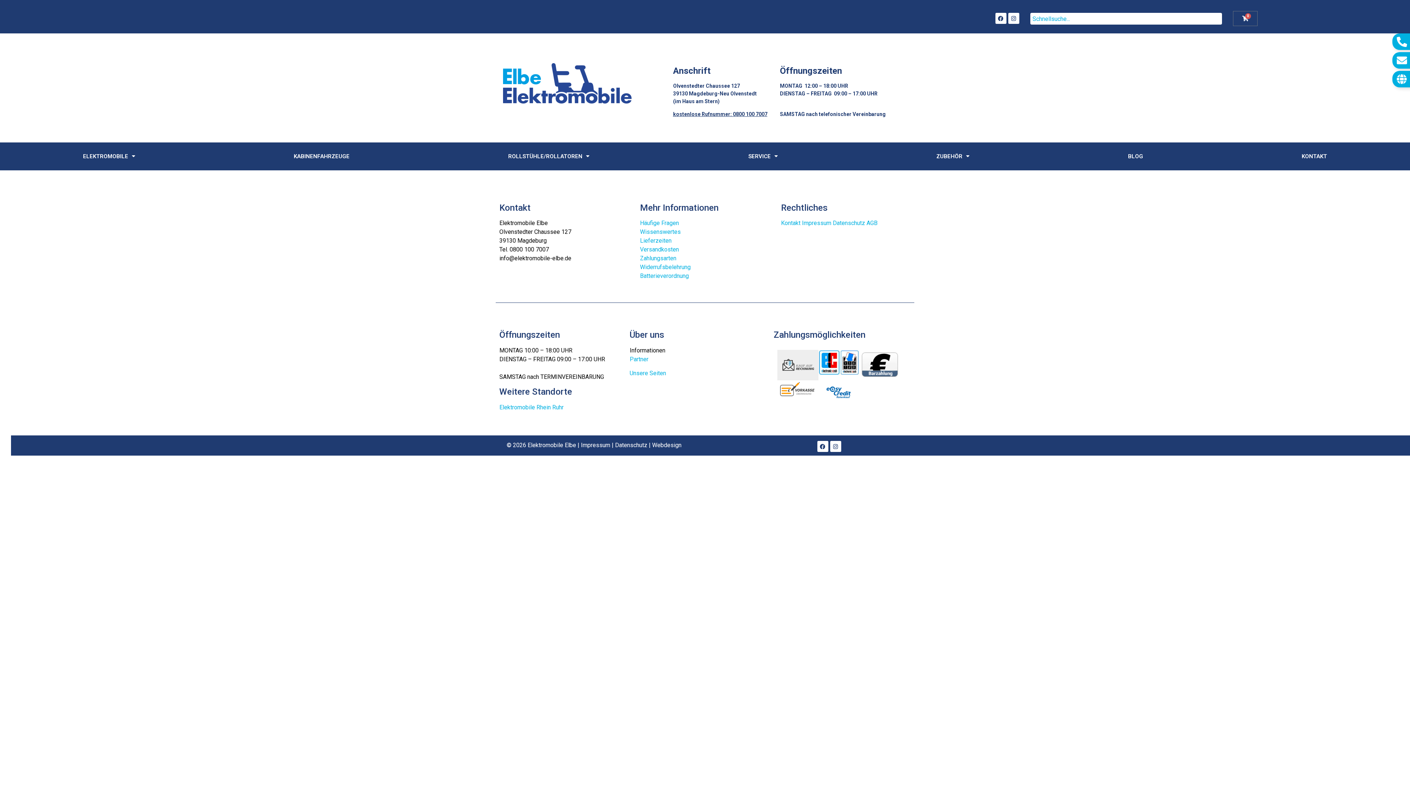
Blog (1135, 156)
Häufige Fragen (659, 223)
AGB (872, 223)
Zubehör (949, 156)
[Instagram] (1013, 18)
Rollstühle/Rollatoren (545, 156)
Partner (639, 359)
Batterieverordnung (664, 275)
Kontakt (1314, 156)
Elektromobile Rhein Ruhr (531, 407)
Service (759, 156)
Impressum (816, 223)
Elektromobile (105, 156)
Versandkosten (659, 249)
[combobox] (1126, 19)
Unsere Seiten (648, 373)
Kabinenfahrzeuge (322, 156)
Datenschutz (849, 223)
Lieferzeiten (656, 240)
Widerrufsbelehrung (665, 267)
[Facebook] (1000, 18)
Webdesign (667, 445)
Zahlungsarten (658, 258)
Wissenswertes (660, 231)
